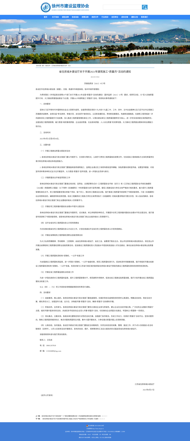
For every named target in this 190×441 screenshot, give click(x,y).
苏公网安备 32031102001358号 (96, 425)
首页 (45, 17)
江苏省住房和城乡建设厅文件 (59, 65)
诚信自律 (65, 17)
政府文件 (95, 17)
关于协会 (55, 17)
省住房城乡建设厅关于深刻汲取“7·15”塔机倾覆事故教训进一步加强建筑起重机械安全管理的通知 (71, 416)
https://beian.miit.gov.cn (98, 428)
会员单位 (114, 17)
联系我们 (144, 17)
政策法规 (85, 17)
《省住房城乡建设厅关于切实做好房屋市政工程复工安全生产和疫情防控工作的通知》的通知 (70, 419)
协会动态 (75, 17)
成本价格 (124, 17)
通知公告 (134, 17)
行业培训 (105, 17)
